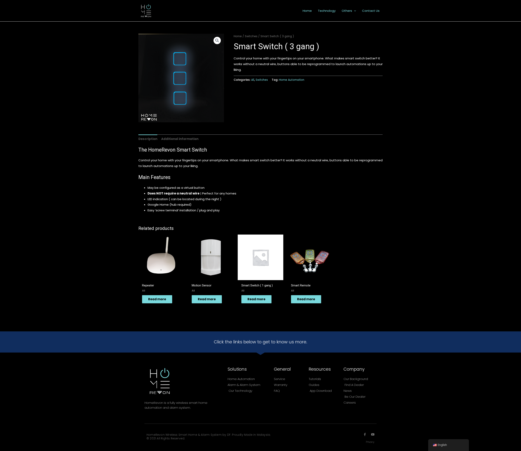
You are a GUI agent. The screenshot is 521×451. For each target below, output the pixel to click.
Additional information (179, 139)
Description (147, 139)
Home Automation (291, 80)
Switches (251, 36)
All (252, 80)
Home (238, 36)
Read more (157, 299)
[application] (354, 11)
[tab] (147, 138)
